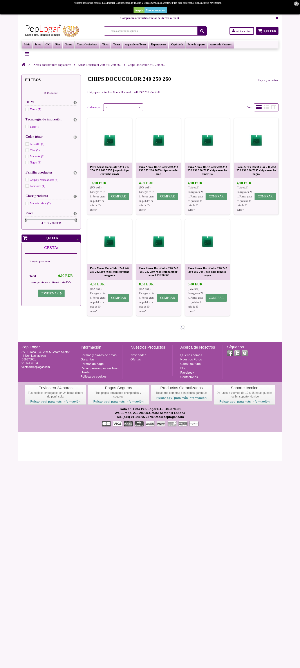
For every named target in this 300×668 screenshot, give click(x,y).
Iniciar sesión (243, 31)
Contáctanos (189, 377)
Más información (155, 10)
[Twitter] (237, 353)
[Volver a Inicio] (23, 65)
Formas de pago (92, 363)
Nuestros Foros (191, 359)
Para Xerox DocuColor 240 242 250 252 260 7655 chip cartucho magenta (109, 272)
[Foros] (245, 353)
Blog (183, 368)
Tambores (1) (37, 186)
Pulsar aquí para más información (55, 401)
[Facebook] (230, 353)
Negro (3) (35, 162)
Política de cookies (94, 376)
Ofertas (135, 359)
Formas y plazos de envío (99, 355)
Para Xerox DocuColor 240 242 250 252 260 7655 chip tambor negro (207, 272)
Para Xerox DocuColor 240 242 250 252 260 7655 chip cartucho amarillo (207, 170)
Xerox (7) (35, 109)
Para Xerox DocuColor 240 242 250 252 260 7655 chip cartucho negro (256, 170)
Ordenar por (94, 107)
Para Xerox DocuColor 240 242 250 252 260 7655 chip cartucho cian (158, 170)
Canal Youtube (190, 363)
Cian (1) (35, 150)
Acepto (139, 10)
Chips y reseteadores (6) (44, 179)
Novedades (138, 355)
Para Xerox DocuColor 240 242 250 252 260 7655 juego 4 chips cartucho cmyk (109, 170)
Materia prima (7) (40, 203)
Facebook (187, 372)
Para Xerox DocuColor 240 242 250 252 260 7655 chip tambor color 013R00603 (158, 272)
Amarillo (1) (37, 144)
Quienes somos (191, 355)
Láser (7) (35, 126)
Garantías (87, 359)
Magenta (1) (37, 156)
